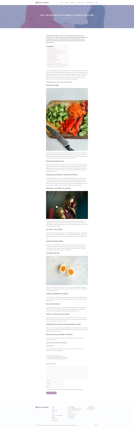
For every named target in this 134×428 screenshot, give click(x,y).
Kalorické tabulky (71, 418)
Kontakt (91, 410)
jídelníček (54, 356)
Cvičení (66, 2)
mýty (57, 356)
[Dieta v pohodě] (42, 2)
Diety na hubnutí (50, 355)
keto (61, 244)
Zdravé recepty (81, 2)
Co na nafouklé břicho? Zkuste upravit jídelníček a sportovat (57, 358)
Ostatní (54, 355)
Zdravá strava (72, 2)
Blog (96, 2)
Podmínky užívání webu (91, 408)
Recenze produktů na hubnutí (57, 415)
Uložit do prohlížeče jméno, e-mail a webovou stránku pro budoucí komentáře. (65, 389)
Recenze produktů (89, 2)
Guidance (53, 412)
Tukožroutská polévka (72, 414)
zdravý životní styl (61, 356)
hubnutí (51, 356)
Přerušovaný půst (71, 416)
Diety (62, 2)
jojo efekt (64, 321)
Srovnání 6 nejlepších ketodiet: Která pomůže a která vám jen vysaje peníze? (74, 410)
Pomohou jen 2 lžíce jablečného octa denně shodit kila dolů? (57, 357)
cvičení (48, 356)
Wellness (53, 417)
